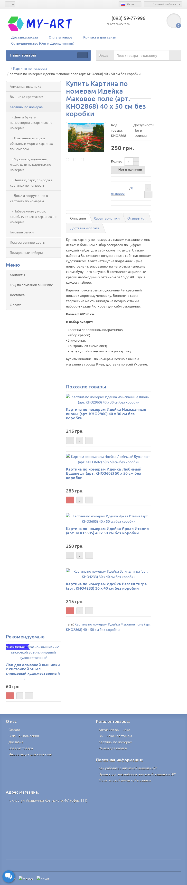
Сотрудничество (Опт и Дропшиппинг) (43, 43)
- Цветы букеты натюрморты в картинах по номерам (31, 122)
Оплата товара (60, 37)
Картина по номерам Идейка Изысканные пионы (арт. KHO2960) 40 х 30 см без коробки (106, 413)
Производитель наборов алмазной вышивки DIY (137, 774)
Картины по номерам (26, 107)
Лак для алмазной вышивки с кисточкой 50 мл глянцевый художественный (33, 669)
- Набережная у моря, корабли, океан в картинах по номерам (33, 216)
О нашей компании (24, 735)
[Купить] (70, 500)
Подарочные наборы (26, 252)
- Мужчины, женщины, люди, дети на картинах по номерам (30, 164)
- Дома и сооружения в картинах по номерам (29, 198)
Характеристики (107, 218)
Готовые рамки (22, 232)
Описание (78, 218)
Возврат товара (21, 748)
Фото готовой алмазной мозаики (125, 780)
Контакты (17, 274)
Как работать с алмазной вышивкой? (128, 768)
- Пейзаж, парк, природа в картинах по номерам (31, 182)
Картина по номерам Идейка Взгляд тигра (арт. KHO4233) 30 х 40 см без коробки (106, 586)
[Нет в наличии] (70, 440)
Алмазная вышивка (25, 86)
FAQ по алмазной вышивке (31, 284)
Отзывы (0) (136, 218)
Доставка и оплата (84, 228)
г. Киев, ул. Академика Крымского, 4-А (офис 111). (48, 800)
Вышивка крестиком (26, 96)
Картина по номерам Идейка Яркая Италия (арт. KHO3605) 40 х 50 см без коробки (107, 530)
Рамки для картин (113, 748)
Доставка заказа (24, 37)
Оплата (15, 304)
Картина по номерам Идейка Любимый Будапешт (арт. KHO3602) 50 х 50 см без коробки (103, 473)
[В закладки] (148, 187)
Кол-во (116, 161)
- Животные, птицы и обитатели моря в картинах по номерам (31, 143)
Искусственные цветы (28, 242)
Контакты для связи (99, 37)
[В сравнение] (148, 194)
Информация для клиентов (30, 754)
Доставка (17, 294)
